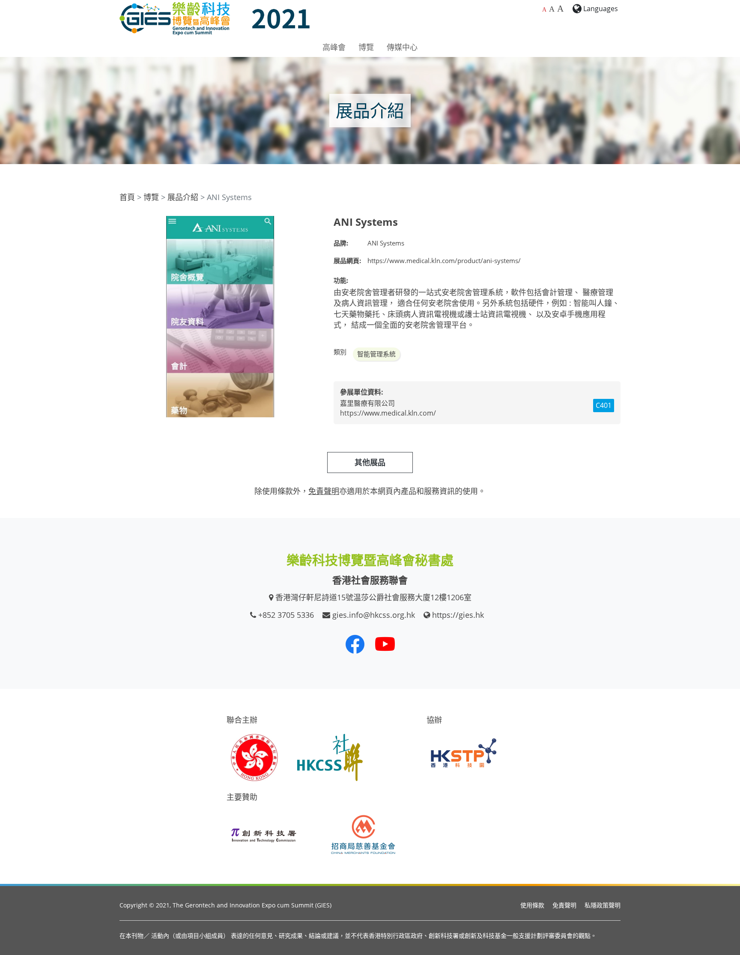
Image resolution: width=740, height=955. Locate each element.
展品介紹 (182, 197)
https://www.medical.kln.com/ (388, 413)
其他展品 (370, 462)
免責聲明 (564, 905)
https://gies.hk (458, 615)
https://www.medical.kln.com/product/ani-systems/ (444, 260)
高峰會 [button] (334, 47)
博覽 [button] (366, 47)
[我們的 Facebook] (355, 644)
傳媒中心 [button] (402, 47)
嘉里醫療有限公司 (367, 403)
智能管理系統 (376, 354)
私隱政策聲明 (603, 905)
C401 (604, 405)
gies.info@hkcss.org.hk (373, 615)
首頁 (127, 197)
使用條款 (532, 905)
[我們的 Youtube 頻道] (385, 644)
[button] (313, 224)
